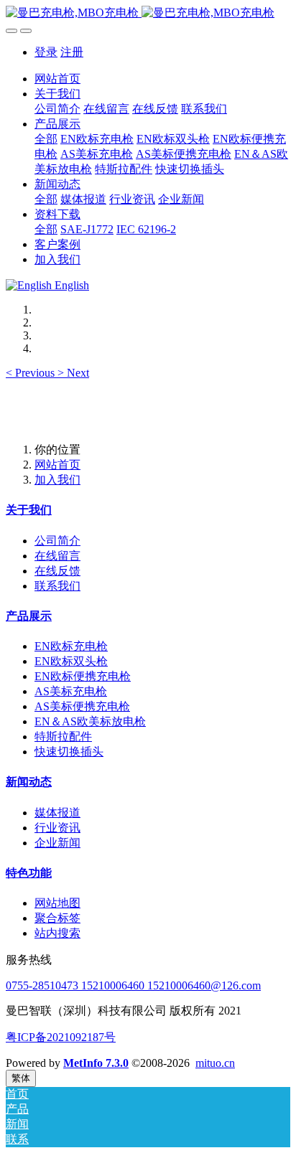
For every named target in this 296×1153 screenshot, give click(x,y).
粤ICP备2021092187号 (61, 1037)
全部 (45, 139)
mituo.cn (215, 1063)
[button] (31, 373)
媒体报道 (57, 812)
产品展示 (29, 616)
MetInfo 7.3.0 (96, 1063)
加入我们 (57, 480)
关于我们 (29, 510)
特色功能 (29, 873)
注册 (71, 52)
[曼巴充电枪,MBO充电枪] (148, 13)
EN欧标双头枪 (71, 661)
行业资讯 (57, 828)
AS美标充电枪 (70, 691)
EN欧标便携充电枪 (82, 676)
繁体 (20, 1078)
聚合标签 (57, 918)
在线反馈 (57, 571)
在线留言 (57, 556)
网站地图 (57, 903)
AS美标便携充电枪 (82, 706)
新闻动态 (29, 782)
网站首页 (57, 78)
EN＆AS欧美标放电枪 (90, 721)
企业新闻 (57, 843)
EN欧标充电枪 (71, 646)
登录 (45, 52)
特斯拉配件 (63, 736)
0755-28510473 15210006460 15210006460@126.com (133, 985)
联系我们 (57, 586)
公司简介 (57, 541)
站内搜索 (57, 933)
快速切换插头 (68, 751)
